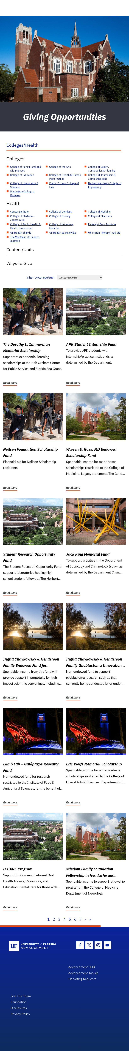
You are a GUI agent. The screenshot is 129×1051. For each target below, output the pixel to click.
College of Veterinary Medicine (61, 226)
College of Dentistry (60, 211)
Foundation (18, 1002)
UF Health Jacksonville (62, 232)
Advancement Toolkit (83, 973)
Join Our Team (21, 996)
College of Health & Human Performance (65, 176)
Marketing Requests (82, 979)
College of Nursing (59, 216)
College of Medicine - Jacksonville (22, 218)
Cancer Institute (19, 211)
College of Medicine (99, 211)
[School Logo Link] (35, 946)
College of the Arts (60, 166)
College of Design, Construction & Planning (101, 168)
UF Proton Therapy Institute (104, 232)
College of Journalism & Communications (102, 176)
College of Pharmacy (100, 216)
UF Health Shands (20, 232)
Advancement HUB (81, 967)
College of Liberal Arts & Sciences (24, 185)
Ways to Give (19, 263)
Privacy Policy (20, 1014)
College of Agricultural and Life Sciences (25, 168)
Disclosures (19, 1008)
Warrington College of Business (22, 193)
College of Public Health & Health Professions (25, 226)
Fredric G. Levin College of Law (64, 185)
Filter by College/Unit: (41, 277)
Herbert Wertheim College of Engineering (104, 185)
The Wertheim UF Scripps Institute (24, 238)
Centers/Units (20, 249)
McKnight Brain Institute (102, 224)
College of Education (22, 175)
